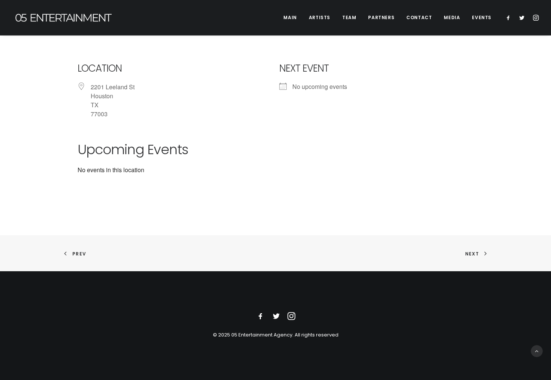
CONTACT (419, 17)
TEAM (349, 17)
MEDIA (452, 17)
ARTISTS (319, 17)
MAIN (289, 17)
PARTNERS (381, 17)
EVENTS (481, 17)
